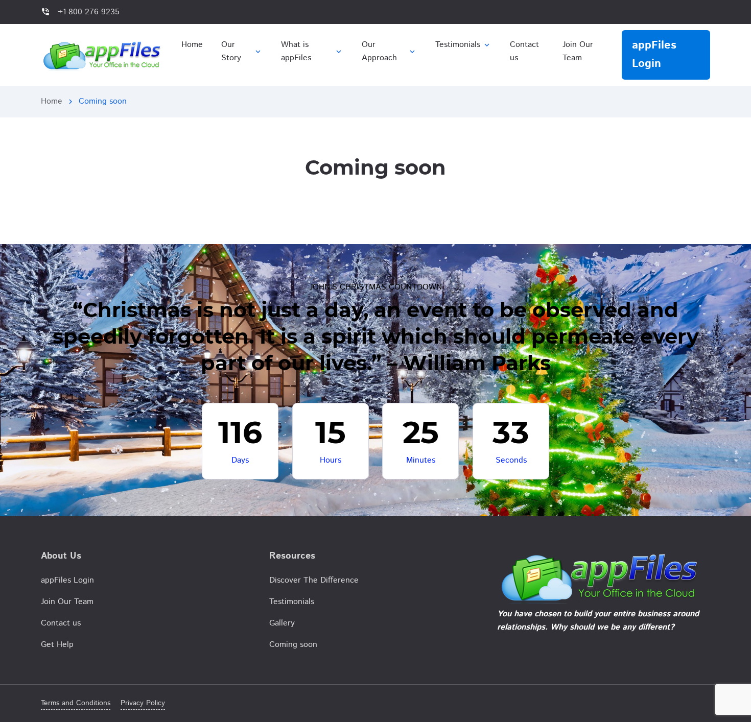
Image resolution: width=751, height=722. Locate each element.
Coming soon (293, 645)
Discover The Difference (314, 580)
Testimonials (291, 602)
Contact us (61, 623)
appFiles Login (67, 580)
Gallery (282, 623)
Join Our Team (67, 602)
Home (51, 101)
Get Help (57, 645)
